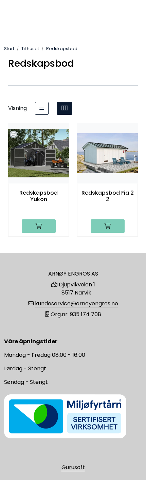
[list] (42, 108)
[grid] (64, 108)
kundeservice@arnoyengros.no (76, 303)
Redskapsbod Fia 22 (107, 196)
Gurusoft (73, 467)
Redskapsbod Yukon (38, 196)
